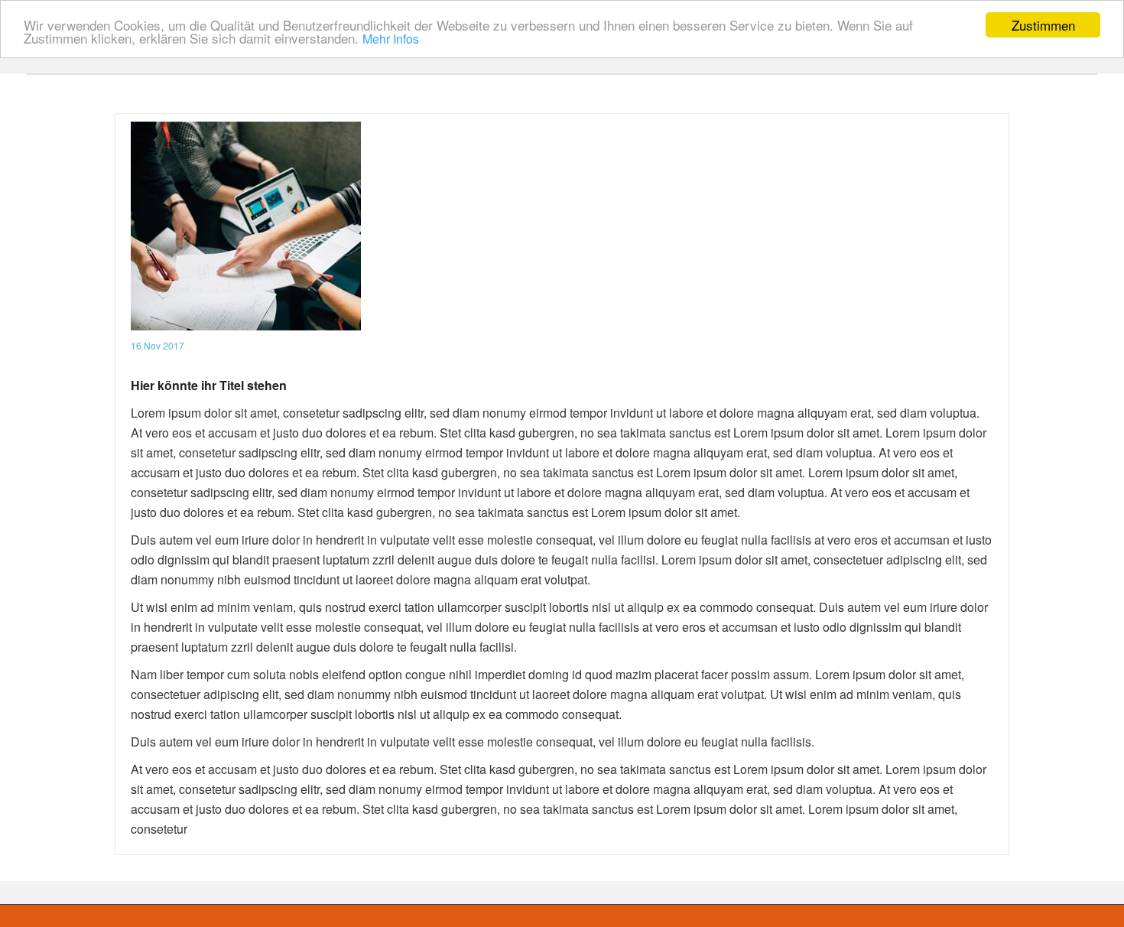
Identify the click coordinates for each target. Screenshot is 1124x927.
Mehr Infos (390, 39)
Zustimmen (1043, 24)
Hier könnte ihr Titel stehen (209, 385)
